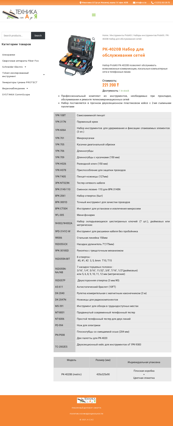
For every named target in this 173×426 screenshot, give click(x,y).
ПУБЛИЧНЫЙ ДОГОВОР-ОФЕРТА (86, 408)
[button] (94, 15)
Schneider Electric (12, 66)
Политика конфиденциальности (86, 414)
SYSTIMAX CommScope (16, 94)
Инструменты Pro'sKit (121, 35)
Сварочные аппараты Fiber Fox (20, 60)
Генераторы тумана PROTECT (20, 82)
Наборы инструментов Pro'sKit (148, 35)
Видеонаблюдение (13, 88)
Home (105, 35)
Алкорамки (8, 54)
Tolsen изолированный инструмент (15, 75)
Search (38, 35)
